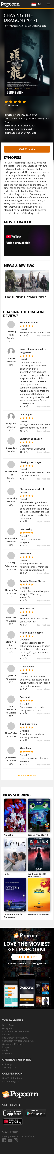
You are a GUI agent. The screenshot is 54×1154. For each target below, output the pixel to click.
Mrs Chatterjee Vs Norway (15, 1037)
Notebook (7, 1053)
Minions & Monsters (38, 914)
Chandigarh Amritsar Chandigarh (18, 1040)
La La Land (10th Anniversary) (13, 915)
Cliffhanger (7, 1064)
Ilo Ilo (7, 873)
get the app (26, 957)
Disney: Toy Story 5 (38, 834)
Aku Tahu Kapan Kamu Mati (15, 1031)
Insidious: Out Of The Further (37, 875)
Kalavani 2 (7, 1034)
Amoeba (8, 834)
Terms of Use (27, 1136)
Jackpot (5, 1047)
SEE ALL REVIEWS (27, 775)
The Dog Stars (9, 1067)
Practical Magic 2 (10, 1081)
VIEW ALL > (37, 795)
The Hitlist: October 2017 (25, 297)
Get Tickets (27, 149)
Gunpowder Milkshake (13, 1044)
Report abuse (43, 335)
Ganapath (7, 1028)
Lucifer (5, 1050)
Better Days (8, 1025)
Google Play (39, 963)
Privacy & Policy (10, 1136)
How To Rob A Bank (12, 1078)
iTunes (24, 963)
